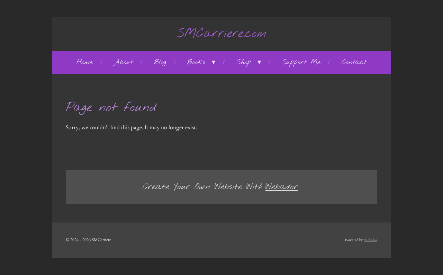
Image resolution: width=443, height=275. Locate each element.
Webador (281, 187)
